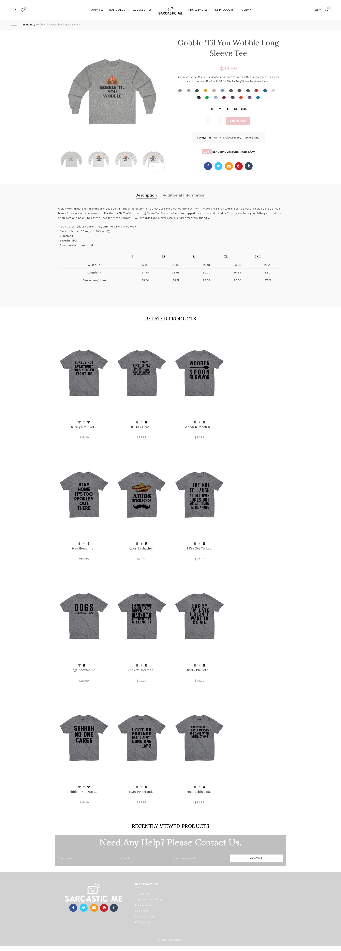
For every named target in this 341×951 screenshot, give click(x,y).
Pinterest (239, 166)
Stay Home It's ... (83, 548)
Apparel (97, 9)
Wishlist (25, 8)
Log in (318, 9)
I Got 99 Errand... (142, 792)
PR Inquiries (142, 922)
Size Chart (141, 911)
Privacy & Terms (145, 916)
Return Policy (143, 905)
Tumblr (249, 166)
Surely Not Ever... (84, 427)
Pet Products (223, 9)
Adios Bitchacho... (142, 548)
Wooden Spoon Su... (199, 427)
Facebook (208, 166)
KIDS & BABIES (197, 9)
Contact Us (142, 893)
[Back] (14, 25)
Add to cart (238, 121)
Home (29, 24)
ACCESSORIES (142, 9)
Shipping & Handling (148, 899)
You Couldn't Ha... (199, 792)
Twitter (218, 166)
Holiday (245, 9)
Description (146, 195)
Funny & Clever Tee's (227, 137)
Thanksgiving (250, 137)
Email (229, 166)
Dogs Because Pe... (84, 670)
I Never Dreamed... (142, 670)
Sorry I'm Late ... (199, 670)
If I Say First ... (141, 427)
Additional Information (184, 195)
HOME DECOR (118, 9)
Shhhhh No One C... (83, 792)
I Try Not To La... (199, 548)
